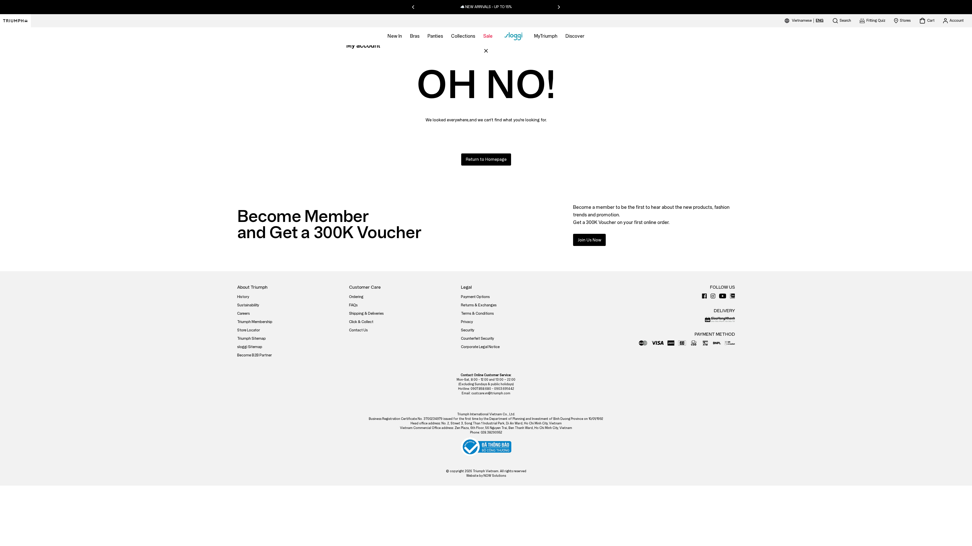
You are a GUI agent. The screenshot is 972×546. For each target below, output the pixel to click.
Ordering (356, 297)
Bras (414, 36)
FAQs (353, 305)
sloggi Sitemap (249, 347)
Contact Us (358, 330)
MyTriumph (545, 36)
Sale (488, 36)
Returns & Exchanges (479, 305)
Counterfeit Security (477, 338)
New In (395, 36)
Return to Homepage (486, 159)
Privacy (467, 322)
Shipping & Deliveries (366, 313)
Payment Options (475, 297)
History (243, 297)
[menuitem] (802, 20)
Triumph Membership (254, 322)
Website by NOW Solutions (486, 475)
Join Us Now (589, 240)
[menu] (807, 20)
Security (467, 330)
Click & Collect (361, 322)
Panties (435, 36)
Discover (574, 36)
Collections (463, 36)
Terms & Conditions (477, 313)
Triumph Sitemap (251, 338)
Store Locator (248, 330)
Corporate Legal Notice (480, 347)
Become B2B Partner (254, 355)
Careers (243, 313)
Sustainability (248, 305)
